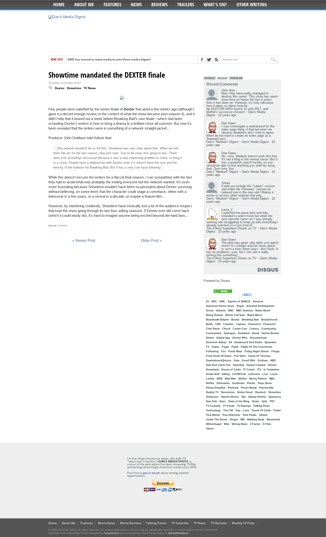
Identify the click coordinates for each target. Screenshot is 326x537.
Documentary (258, 337)
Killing (226, 374)
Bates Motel (262, 310)
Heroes (272, 365)
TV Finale (229, 406)
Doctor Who (239, 337)
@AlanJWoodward (178, 533)
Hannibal (238, 365)
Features (112, 4)
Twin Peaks (249, 415)
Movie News (106, 523)
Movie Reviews (130, 523)
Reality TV (212, 392)
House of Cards (231, 369)
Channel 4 (254, 324)
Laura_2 (226, 210)
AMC (222, 301)
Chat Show (213, 328)
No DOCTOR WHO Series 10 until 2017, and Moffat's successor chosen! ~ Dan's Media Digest (237, 112)
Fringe (275, 351)
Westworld (273, 419)
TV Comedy (213, 406)
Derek (255, 333)
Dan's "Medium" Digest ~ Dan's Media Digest (237, 142)
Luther (210, 378)
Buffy (209, 324)
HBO (273, 360)
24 (207, 301)
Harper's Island (256, 365)
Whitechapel (213, 424)
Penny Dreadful (215, 387)
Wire (226, 424)
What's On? (215, 4)
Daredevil (244, 333)
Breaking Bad (250, 319)
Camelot (228, 324)
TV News (90, 88)
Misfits (242, 378)
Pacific (251, 383)
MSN (219, 378)
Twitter (263, 415)
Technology (213, 410)
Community (268, 328)
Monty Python (258, 378)
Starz (222, 401)
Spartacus (274, 397)
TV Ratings (244, 406)
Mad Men (230, 378)
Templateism (111, 533)
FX (207, 347)
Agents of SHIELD (239, 301)
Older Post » (151, 241)
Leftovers (254, 374)
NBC (272, 378)
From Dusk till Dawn (218, 356)
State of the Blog (238, 401)
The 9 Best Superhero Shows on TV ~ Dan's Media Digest (241, 230)
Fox (223, 351)
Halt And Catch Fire (218, 365)
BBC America (244, 310)
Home (59, 4)
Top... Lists (242, 410)
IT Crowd (249, 369)
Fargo (225, 347)
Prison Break (249, 387)
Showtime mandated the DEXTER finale (106, 75)
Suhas (225, 183)
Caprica (241, 324)
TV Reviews (219, 523)
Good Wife (248, 360)
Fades (215, 347)
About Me (84, 4)
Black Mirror (254, 315)
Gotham (263, 360)
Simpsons (212, 397)
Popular (236, 78)
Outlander (238, 383)
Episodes (270, 342)
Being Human (214, 315)
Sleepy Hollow (257, 397)
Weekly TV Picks (243, 523)
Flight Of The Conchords (256, 347)
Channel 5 (269, 324)
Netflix (210, 383)
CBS (218, 324)
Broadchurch (269, 319)
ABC (214, 301)
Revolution (228, 392)
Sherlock (260, 392)
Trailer (277, 410)
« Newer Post (83, 241)
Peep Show (265, 383)
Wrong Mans (239, 424)
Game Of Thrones (259, 356)
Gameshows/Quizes (218, 360)
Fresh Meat (235, 351)
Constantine (213, 333)
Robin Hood (244, 392)
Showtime (74, 88)
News (136, 4)
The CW (228, 410)
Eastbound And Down (248, 342)
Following (212, 351)
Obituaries (223, 383)
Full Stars (240, 356)
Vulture (62, 225)
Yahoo (210, 428)
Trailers (185, 4)
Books (235, 319)
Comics (254, 328)
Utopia (234, 419)
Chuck (226, 328)
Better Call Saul (235, 315)
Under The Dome (216, 419)
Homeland (212, 369)
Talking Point (261, 406)
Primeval (233, 387)
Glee (236, 360)
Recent (222, 78)
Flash (234, 347)
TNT (272, 401)
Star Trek (211, 401)
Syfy (264, 401)
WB (242, 419)
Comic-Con (240, 328)
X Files (267, 424)
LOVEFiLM (239, 374)
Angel (240, 306)
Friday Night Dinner (256, 351)
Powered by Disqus (217, 280)
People (210, 78)
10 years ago (227, 115)
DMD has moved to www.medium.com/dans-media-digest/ (109, 59)
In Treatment (271, 369)
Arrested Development (260, 306)
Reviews (159, 4)
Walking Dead (255, 419)
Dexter (59, 88)
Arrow (210, 310)
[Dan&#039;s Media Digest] (223, 292)
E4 (230, 342)
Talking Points (156, 523)
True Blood (213, 415)
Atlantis (221, 310)
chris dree (228, 90)
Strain (255, 401)
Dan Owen (228, 123)
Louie (274, 374)
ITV (259, 369)
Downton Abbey (216, 342)
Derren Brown (270, 333)
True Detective (231, 415)
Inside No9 (212, 374)
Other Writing (252, 4)
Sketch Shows (230, 397)
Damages (230, 333)
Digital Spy (223, 337)
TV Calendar (180, 523)
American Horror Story (220, 306)
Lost (265, 374)
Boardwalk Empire (217, 319)
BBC (231, 310)
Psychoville (266, 387)
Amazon (258, 301)
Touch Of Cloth (261, 410)
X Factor (255, 424)
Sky (243, 397)
